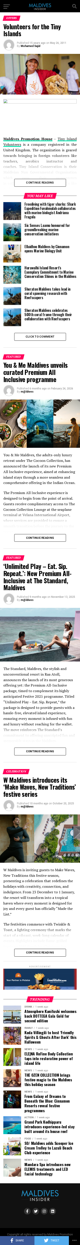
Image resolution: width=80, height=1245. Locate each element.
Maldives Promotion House (27, 138)
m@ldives (27, 391)
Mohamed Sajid (30, 46)
